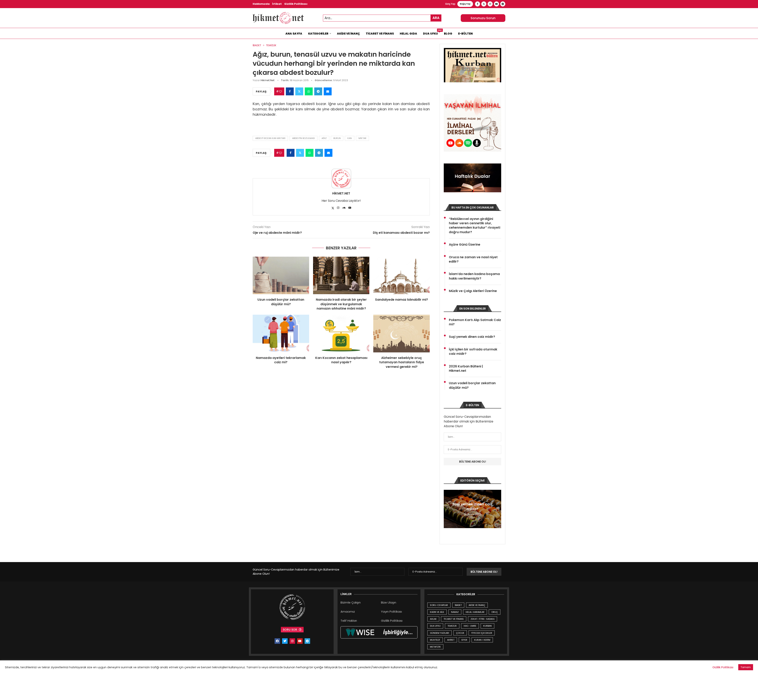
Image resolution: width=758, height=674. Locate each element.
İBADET (458, 605)
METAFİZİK (435, 646)
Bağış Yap (465, 3)
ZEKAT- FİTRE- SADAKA (482, 618)
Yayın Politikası (391, 611)
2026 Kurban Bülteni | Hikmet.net (466, 368)
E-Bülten (465, 34)
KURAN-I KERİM (482, 639)
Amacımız (348, 611)
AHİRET (450, 639)
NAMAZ (455, 612)
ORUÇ (494, 612)
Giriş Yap (450, 4)
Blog (448, 34)
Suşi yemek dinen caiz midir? (472, 337)
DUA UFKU (435, 625)
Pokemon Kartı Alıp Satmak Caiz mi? (475, 322)
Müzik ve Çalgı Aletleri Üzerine (473, 291)
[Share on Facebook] (290, 91)
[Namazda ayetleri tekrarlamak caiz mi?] (281, 333)
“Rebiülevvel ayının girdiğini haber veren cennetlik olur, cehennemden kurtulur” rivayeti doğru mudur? (474, 225)
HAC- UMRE (470, 625)
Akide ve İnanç (348, 34)
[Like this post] (280, 91)
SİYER (464, 639)
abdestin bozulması (303, 138)
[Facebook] (477, 4)
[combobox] (382, 18)
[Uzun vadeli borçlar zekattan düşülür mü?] (281, 275)
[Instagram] (490, 4)
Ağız (324, 138)
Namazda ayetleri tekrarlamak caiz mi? (281, 360)
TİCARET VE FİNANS (454, 618)
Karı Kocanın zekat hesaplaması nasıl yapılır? (341, 360)
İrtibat (277, 4)
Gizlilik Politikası (295, 4)
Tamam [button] (746, 667)
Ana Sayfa (293, 34)
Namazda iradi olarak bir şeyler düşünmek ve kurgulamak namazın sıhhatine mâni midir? (341, 304)
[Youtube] (496, 4)
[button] (447, 508)
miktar (362, 138)
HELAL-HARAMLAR (475, 612)
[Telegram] (502, 4)
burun (337, 138)
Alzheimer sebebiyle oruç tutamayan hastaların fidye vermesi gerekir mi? (401, 362)
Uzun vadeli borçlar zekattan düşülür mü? (280, 301)
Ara (435, 17)
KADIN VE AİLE (437, 612)
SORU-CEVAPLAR (439, 605)
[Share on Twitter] (299, 91)
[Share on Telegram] (318, 91)
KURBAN (487, 625)
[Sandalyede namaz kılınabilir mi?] (401, 275)
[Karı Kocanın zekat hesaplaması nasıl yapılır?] (341, 333)
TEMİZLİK (452, 625)
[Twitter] (483, 4)
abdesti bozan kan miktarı (270, 138)
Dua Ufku (432, 33)
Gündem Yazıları (439, 633)
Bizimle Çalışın (351, 602)
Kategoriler (318, 34)
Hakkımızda (261, 4)
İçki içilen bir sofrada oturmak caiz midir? (473, 351)
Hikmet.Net (267, 80)
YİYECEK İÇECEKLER (481, 633)
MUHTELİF (435, 639)
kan (349, 138)
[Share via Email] (328, 91)
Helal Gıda (408, 34)
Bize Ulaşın (388, 602)
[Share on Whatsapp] (309, 91)
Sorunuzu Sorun (483, 18)
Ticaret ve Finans (380, 34)
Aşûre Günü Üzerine (464, 244)
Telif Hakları (349, 620)
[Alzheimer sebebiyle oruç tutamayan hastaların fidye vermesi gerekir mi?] (401, 333)
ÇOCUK (460, 633)
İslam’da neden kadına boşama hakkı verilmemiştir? (474, 276)
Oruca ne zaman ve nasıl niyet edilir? (473, 259)
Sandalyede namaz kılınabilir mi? (401, 299)
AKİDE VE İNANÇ (477, 605)
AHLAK (433, 618)
